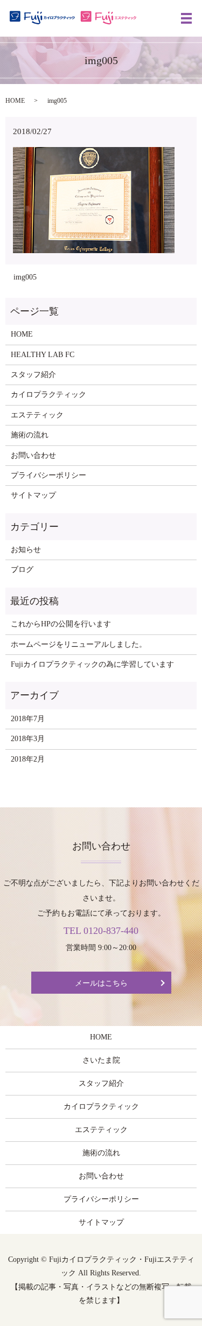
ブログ (22, 570)
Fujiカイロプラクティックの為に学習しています (92, 664)
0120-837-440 (110, 930)
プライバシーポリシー (48, 475)
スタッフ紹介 (33, 375)
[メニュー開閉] (186, 18)
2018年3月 (28, 739)
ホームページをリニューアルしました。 (79, 644)
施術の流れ (29, 435)
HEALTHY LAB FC (42, 355)
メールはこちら (101, 983)
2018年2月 (28, 759)
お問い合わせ (33, 455)
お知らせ (26, 550)
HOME (15, 100)
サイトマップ (33, 495)
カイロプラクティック (48, 394)
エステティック (37, 415)
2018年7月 (28, 719)
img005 (25, 277)
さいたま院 (101, 1060)
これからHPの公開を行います (61, 624)
